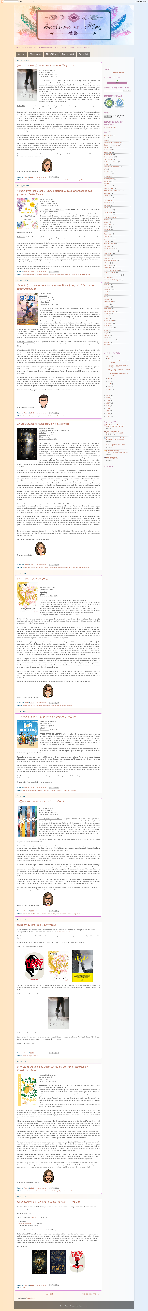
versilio (106, 342)
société (69, 914)
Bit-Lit (106, 140)
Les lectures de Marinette (115, 425)
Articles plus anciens (91, 1294)
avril (109, 384)
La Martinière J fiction (111, 162)
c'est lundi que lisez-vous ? (31, 1056)
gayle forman (108, 239)
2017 (108, 403)
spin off (55, 416)
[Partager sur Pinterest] (58, 177)
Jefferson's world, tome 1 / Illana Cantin (41, 801)
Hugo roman (108, 154)
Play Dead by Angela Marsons (115, 439)
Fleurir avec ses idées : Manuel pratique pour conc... (118, 366)
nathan (64, 705)
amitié (33, 914)
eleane (106, 222)
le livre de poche (109, 272)
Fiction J (107, 147)
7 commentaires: (41, 564)
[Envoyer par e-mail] (50, 177)
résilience (65, 1191)
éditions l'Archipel (49, 1191)
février (110, 389)
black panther (27, 416)
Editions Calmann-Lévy (111, 145)
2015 (108, 408)
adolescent (26, 705)
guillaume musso (109, 243)
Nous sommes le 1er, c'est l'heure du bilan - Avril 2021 (48, 1202)
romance (72, 180)
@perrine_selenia (109, 127)
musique (58, 705)
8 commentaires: (41, 1188)
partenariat (107, 308)
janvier (110, 392)
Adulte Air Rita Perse (112, 446)
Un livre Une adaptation (111, 166)
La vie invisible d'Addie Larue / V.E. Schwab (43, 424)
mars (110, 386)
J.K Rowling (108, 159)
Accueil (21, 54)
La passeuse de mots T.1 (26, 1223)
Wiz (105, 169)
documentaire (108, 215)
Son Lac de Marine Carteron (114, 426)
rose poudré (86, 274)
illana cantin (51, 914)
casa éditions (47, 790)
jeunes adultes (55, 180)
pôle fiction (107, 313)
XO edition (107, 171)
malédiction (58, 567)
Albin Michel (108, 135)
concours (107, 205)
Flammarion (108, 150)
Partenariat (68, 54)
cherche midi (108, 198)
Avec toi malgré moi (112, 459)
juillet (110, 358)
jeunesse (35, 416)
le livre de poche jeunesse (112, 275)
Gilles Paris (66, 790)
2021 (108, 356)
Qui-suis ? (83, 54)
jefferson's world (61, 914)
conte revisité (108, 210)
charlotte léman (28, 1191)
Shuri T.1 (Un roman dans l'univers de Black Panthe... (119, 370)
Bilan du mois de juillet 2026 (114, 433)
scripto (106, 333)
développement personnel (47, 274)
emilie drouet (73, 274)
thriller (106, 337)
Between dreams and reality (115, 438)
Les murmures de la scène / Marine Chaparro (45, 65)
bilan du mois (27, 1288)
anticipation (107, 174)
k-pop (52, 705)
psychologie (64, 180)
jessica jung (46, 705)
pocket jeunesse (109, 311)
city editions (108, 200)
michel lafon (108, 289)
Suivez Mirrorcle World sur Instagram (117, 452)
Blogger (85, 1306)
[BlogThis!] (52, 177)
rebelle (106, 318)
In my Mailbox (108, 157)
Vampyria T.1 (35, 1217)
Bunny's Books (111, 457)
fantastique (34, 567)
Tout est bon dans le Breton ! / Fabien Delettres (46, 716)
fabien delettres (57, 790)
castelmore (107, 193)
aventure (107, 181)
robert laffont (108, 323)
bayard (106, 183)
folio (105, 231)
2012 (108, 416)
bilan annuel (108, 186)
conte (106, 207)
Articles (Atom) (30, 1298)
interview (107, 263)
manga (106, 282)
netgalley (65, 567)
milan (106, 294)
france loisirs (108, 234)
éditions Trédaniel (62, 274)
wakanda (62, 416)
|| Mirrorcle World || (112, 450)
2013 (108, 413)
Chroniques (35, 54)
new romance (108, 301)
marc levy (107, 287)
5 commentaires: (41, 413)
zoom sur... (107, 344)
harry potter (108, 253)
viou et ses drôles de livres (115, 444)
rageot (106, 316)
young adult (79, 180)
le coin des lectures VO (111, 270)
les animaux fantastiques (112, 280)
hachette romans (44, 180)
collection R (108, 203)
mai (109, 381)
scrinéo (106, 330)
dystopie (107, 219)
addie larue (26, 567)
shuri (51, 416)
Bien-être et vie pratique (31, 274)
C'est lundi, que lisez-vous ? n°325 (36, 925)
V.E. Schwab (77, 567)
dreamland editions (110, 217)
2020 (108, 395)
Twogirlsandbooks (112, 431)
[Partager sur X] (54, 177)
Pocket (106, 164)
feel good (107, 229)
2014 (108, 411)
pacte (70, 567)
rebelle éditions (109, 320)
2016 (108, 406)
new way (107, 304)
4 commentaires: (41, 271)
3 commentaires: (41, 177)
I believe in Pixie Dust (63, 932)
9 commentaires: (41, 1053)
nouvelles (107, 306)
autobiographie (109, 178)
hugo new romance (110, 260)
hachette (107, 246)
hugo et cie (107, 258)
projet (80, 274)
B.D (105, 138)
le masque (107, 277)
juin (109, 378)
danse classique (28, 180)
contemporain (38, 1191)
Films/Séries (51, 54)
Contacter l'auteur (117, 72)
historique (107, 256)
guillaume (107, 241)
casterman (107, 195)
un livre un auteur (109, 340)
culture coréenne (36, 705)
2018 (108, 400)
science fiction (108, 328)
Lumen (41, 416)
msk (105, 296)
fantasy (106, 227)
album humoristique (29, 790)
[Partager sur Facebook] (56, 177)
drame (36, 180)
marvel (46, 416)
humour (73, 790)
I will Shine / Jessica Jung (32, 578)
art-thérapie (108, 176)
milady (106, 292)
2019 (108, 398)
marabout (107, 284)
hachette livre (108, 248)
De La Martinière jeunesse (112, 142)
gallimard (107, 236)
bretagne (39, 790)
